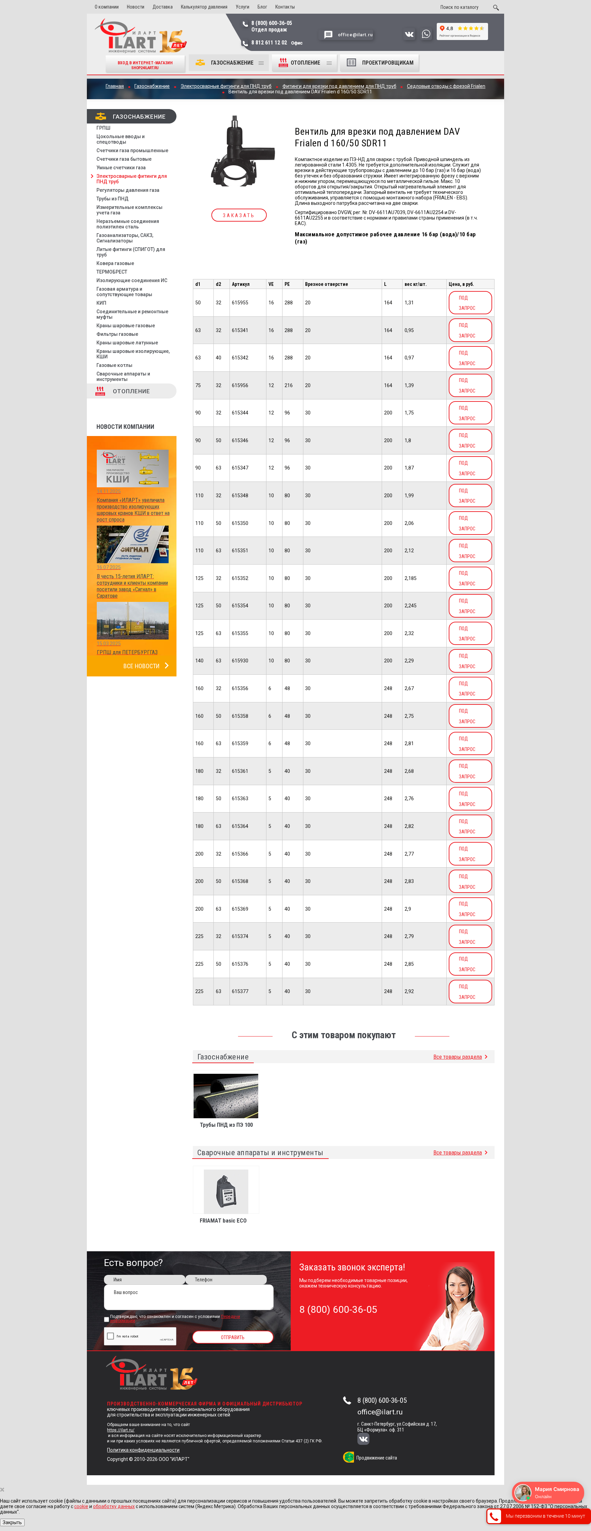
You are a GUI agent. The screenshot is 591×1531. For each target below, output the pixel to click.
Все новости (141, 666)
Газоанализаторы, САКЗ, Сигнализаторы (124, 238)
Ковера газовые (115, 263)
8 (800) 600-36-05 (382, 1400)
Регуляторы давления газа (127, 190)
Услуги (242, 7)
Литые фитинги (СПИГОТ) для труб (130, 252)
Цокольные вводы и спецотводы (120, 139)
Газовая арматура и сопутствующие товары (124, 291)
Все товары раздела (457, 1056)
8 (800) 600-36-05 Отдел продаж (271, 26)
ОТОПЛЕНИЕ (306, 63)
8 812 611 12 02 (277, 42)
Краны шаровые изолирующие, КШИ (133, 353)
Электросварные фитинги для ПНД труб (131, 178)
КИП (101, 303)
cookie (81, 1506)
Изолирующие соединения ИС (131, 280)
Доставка (163, 7)
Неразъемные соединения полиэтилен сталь (127, 224)
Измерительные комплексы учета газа (129, 209)
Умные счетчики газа (121, 167)
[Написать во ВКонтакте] (409, 38)
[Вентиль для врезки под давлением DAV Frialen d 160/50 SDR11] (239, 151)
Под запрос (467, 303)
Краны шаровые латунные (127, 342)
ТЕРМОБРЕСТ (111, 272)
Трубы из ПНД (112, 198)
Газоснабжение (232, 63)
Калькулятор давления (204, 7)
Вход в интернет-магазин (145, 65)
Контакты (285, 7)
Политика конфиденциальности (143, 1450)
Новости (135, 7)
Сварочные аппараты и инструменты (123, 376)
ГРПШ (103, 128)
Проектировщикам (387, 63)
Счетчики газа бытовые (124, 159)
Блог (262, 7)
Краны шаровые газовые (125, 325)
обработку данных (114, 1506)
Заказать (239, 215)
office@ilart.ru (380, 1412)
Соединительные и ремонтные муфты (132, 314)
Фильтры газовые (117, 334)
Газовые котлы (114, 365)
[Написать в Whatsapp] (426, 38)
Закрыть (12, 1522)
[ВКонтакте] (367, 1439)
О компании (107, 7)
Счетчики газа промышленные (132, 150)
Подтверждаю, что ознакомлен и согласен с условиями (175, 1319)
